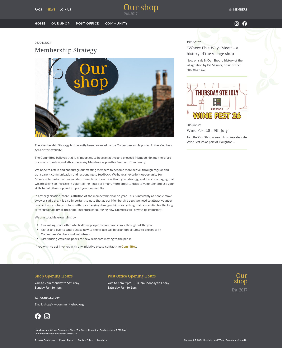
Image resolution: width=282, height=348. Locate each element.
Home (40, 23)
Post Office (87, 23)
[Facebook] (244, 23)
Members (240, 9)
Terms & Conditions (45, 340)
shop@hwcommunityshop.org (64, 304)
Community (116, 23)
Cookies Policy (85, 340)
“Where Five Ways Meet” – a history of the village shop (212, 50)
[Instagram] (236, 23)
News (51, 9)
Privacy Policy (66, 340)
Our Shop (60, 23)
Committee (128, 246)
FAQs (38, 9)
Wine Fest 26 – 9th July (207, 130)
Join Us (65, 9)
